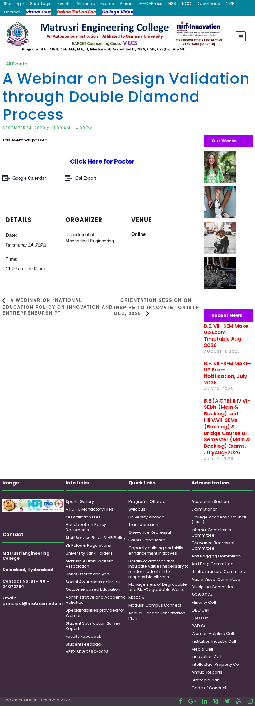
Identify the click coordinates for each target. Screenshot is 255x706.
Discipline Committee (213, 587)
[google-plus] (192, 701)
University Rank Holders (89, 553)
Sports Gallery (80, 501)
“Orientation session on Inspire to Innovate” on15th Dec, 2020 (156, 307)
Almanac (85, 4)
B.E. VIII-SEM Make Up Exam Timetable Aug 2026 (226, 335)
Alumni (126, 4)
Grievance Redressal (149, 532)
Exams (107, 4)
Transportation (143, 524)
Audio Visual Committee (216, 579)
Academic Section (210, 501)
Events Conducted (146, 540)
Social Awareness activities (93, 582)
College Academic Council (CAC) (219, 519)
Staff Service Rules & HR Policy (96, 538)
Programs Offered (146, 501)
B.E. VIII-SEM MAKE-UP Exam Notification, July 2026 (227, 373)
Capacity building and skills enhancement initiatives (155, 550)
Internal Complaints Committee (211, 532)
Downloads (208, 4)
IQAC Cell (201, 618)
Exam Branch (205, 509)
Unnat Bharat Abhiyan (87, 574)
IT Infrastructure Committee (219, 572)
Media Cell (202, 649)
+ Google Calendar (27, 178)
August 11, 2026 (222, 351)
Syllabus (136, 509)
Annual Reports (207, 672)
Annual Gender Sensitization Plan (156, 615)
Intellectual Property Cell (216, 664)
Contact (12, 12)
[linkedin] (204, 701)
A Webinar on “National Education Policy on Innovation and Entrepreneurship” (57, 306)
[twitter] (227, 701)
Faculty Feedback (83, 636)
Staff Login (14, 4)
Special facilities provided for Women (95, 612)
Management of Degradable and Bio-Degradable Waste (157, 587)
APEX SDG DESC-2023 (87, 652)
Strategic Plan (206, 680)
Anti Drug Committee (213, 564)
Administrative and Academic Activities (96, 599)
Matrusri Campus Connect (154, 605)
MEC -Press (150, 4)
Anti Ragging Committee (216, 556)
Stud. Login (41, 4)
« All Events (14, 63)
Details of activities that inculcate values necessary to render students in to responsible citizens (158, 569)
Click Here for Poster (102, 161)
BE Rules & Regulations (88, 545)
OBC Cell (200, 610)
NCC (186, 4)
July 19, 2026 (218, 389)
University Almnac (146, 517)
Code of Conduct (209, 688)
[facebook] (180, 701)
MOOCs (136, 597)
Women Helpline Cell (213, 634)
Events (64, 4)
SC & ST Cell (204, 595)
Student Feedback (84, 644)
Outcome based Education (93, 589)
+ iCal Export (83, 178)
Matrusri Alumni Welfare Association (90, 563)
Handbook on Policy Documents (86, 527)
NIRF (230, 4)
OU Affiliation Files (83, 517)
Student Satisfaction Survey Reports (93, 626)
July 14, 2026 (219, 458)
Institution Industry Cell (214, 641)
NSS (172, 4)
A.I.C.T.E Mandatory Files (89, 509)
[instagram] (250, 701)
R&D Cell (200, 626)
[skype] (215, 701)
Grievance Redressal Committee (213, 545)
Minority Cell (204, 602)
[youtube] (238, 701)
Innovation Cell (206, 657)
